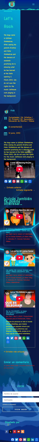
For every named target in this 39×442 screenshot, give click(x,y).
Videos (31, 121)
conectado (22, 365)
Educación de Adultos (18, 121)
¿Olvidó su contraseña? (9, 404)
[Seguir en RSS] (22, 431)
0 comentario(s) (15, 127)
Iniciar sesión (21, 409)
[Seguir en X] (10, 431)
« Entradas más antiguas (14, 352)
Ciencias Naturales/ (23, 239)
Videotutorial (15, 282)
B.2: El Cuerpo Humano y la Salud (17, 236)
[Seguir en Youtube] (18, 431)
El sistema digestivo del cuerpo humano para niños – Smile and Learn (18, 230)
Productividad (28, 316)
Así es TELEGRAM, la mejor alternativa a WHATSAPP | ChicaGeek (16, 312)
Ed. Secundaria (26, 119)
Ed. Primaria (13, 119)
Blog (30, 236)
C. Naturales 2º (11, 239)
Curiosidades (14, 117)
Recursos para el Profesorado (15, 318)
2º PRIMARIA (27, 234)
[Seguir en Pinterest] (14, 431)
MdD (10, 234)
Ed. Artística (26, 117)
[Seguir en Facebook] (6, 431)
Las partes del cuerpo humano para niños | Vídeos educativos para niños (19, 271)
